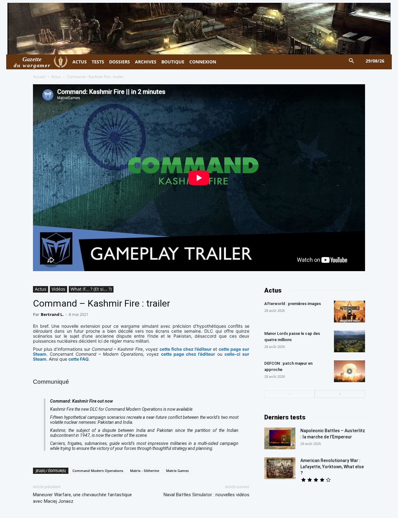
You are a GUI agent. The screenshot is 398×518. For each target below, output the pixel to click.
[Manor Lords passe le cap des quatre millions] (349, 341)
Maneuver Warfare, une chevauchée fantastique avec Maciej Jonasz (82, 498)
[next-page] (340, 394)
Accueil (39, 76)
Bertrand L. (52, 314)
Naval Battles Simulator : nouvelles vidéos (206, 494)
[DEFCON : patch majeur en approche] (349, 371)
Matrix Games (177, 470)
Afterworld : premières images (292, 303)
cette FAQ (78, 359)
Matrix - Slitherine (144, 470)
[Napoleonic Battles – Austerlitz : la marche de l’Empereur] (279, 438)
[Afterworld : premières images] (349, 311)
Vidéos (58, 289)
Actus (56, 76)
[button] (351, 61)
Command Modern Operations (97, 470)
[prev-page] (289, 394)
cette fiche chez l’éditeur (186, 349)
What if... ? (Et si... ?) (91, 289)
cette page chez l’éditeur (188, 354)
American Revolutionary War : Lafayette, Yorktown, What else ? (332, 466)
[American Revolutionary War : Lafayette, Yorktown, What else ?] (279, 468)
